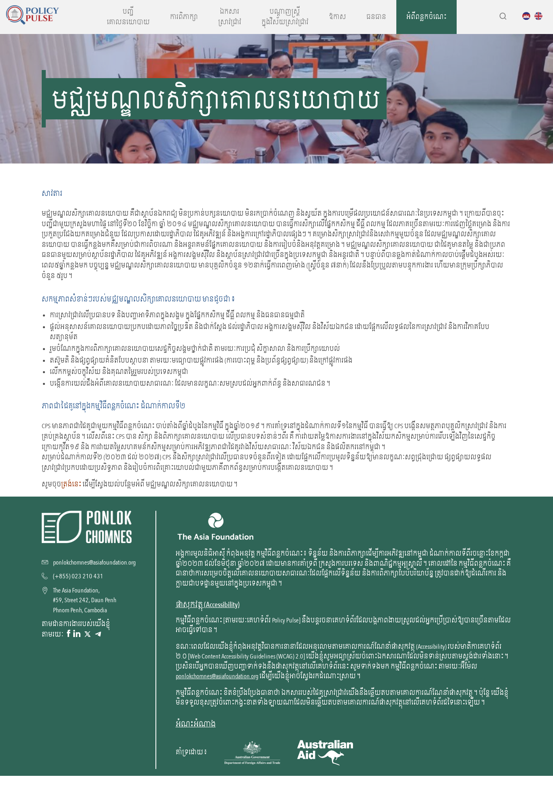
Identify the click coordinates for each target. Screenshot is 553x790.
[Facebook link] (68, 634)
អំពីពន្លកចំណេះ (426, 17)
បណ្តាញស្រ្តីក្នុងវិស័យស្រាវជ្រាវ (285, 17)
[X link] (87, 634)
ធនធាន (376, 17)
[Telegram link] (98, 634)
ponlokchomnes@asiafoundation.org (217, 676)
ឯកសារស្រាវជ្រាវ (229, 17)
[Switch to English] (540, 16)
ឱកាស (337, 17)
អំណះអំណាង (196, 724)
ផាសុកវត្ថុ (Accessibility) (208, 605)
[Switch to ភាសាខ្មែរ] (528, 16)
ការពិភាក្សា (184, 17)
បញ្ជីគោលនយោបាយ (128, 17)
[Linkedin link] (77, 634)
